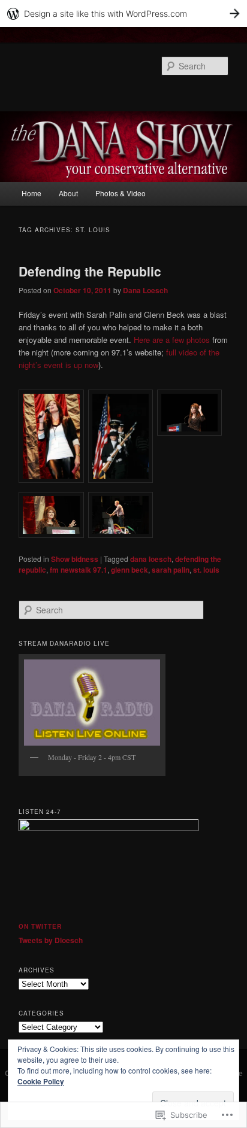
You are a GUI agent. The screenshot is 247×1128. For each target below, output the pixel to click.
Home (31, 193)
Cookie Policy (40, 1081)
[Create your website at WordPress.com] (123, 13)
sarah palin (170, 569)
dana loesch (150, 559)
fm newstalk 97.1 (78, 569)
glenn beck (129, 569)
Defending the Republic (90, 271)
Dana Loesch (145, 290)
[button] (53, 438)
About (68, 193)
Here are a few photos (172, 339)
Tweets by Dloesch (51, 940)
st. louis (206, 569)
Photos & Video (120, 193)
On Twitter (40, 926)
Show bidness (74, 559)
